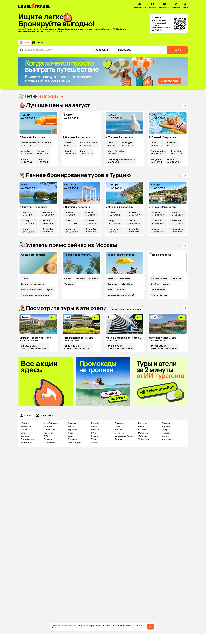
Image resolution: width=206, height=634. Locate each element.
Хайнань (121, 290)
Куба (93, 433)
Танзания (69, 284)
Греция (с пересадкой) (32, 284)
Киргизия (48, 433)
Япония (94, 442)
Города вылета (47, 415)
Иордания (72, 429)
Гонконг (71, 426)
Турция (24, 278)
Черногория (26, 442)
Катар (165, 429)
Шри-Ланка (128, 284)
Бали (110, 290)
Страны (28, 415)
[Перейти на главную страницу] (34, 5)
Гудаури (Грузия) (159, 295)
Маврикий (119, 433)
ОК (150, 626)
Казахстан (143, 429)
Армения (72, 423)
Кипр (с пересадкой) (31, 290)
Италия (118, 429)
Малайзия (143, 433)
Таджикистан (27, 439)
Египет (67, 278)
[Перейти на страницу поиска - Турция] (38, 123)
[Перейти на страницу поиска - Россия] (124, 123)
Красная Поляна (159, 278)
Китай (70, 433)
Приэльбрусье (158, 290)
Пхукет (110, 278)
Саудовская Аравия (124, 436)
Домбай (155, 284)
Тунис (50, 290)
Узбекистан (143, 439)
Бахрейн (95, 423)
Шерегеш (176, 278)
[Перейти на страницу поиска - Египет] (81, 123)
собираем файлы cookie (66, 625)
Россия (94, 436)
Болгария (142, 423)
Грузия (118, 426)
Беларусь (119, 423)
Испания (95, 429)
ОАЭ (46, 436)
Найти (177, 50)
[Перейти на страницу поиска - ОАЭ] (168, 123)
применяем (85, 625)
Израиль (166, 426)
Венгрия (166, 423)
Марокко (25, 436)
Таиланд (80, 278)
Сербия (165, 436)
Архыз (166, 284)
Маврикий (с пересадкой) (120, 295)
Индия (24, 429)
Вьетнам (93, 278)
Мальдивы (124, 278)
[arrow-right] (178, 105)
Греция (94, 426)
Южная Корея (74, 442)
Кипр (23, 433)
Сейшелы (112, 284)
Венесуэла (26, 426)
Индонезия (49, 429)
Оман (70, 436)
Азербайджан (51, 423)
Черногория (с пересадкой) (35, 295)
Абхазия (25, 423)
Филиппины (167, 439)
